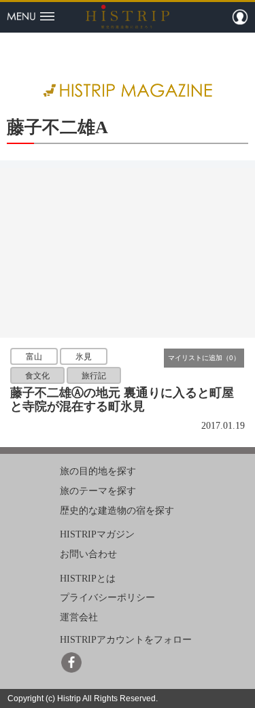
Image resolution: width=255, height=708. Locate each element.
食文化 (37, 375)
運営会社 (79, 617)
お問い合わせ (88, 554)
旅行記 (94, 375)
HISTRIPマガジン (97, 534)
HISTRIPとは (88, 578)
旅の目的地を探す (98, 471)
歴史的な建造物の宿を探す (117, 510)
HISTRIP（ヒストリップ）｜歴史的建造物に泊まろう (127, 16)
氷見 (83, 356)
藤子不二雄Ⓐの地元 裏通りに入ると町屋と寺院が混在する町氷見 (122, 399)
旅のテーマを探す (98, 491)
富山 (34, 356)
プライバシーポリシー (107, 597)
